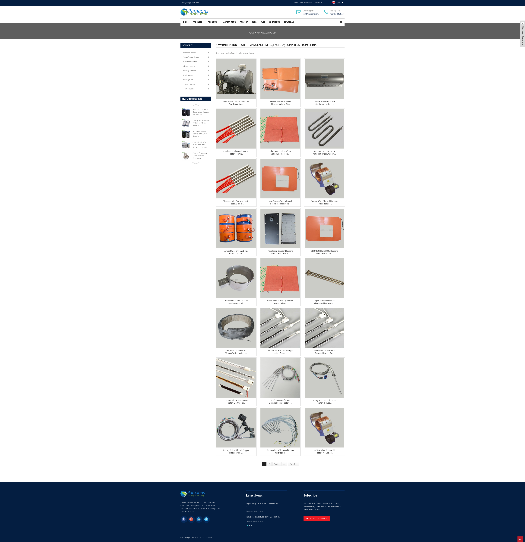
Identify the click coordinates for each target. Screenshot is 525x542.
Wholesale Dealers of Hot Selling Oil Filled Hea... (280, 152)
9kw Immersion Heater (266, 33)
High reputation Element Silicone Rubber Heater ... (324, 302)
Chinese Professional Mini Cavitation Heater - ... (324, 102)
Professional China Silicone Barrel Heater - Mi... (236, 302)
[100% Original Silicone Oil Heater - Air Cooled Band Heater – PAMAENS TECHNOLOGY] (324, 427)
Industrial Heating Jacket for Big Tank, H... (263, 516)
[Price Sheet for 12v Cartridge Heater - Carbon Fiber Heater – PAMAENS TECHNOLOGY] (280, 328)
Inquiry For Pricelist (318, 518)
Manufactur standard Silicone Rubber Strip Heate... (280, 252)
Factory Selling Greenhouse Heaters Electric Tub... (236, 401)
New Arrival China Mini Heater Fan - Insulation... (236, 102)
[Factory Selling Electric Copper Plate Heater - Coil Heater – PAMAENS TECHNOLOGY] (236, 427)
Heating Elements (189, 70)
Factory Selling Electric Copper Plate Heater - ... (236, 451)
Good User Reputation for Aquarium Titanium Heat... (324, 152)
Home (186, 22)
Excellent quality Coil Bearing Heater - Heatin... (236, 152)
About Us (212, 22)
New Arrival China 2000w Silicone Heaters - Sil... (280, 102)
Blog (254, 22)
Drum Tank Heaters (190, 61)
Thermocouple (188, 89)
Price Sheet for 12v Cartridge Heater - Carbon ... (280, 351)
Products (197, 22)
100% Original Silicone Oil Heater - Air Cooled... (324, 451)
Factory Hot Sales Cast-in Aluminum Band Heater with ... (201, 123)
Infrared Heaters (189, 84)
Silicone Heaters (189, 66)
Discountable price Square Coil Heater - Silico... (280, 302)
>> (284, 464)
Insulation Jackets (189, 52)
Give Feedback (306, 2)
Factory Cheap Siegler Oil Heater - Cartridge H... (280, 451)
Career (295, 2)
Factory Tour (229, 22)
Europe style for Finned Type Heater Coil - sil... (236, 252)
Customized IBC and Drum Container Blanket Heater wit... (200, 144)
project (244, 22)
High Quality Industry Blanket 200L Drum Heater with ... (200, 133)
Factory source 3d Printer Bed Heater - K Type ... (324, 401)
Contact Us (318, 2)
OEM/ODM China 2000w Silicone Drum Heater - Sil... (324, 252)
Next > (276, 464)
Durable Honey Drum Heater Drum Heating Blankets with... (200, 112)
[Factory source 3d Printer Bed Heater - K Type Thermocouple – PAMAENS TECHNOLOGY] (324, 378)
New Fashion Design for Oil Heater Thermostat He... (280, 202)
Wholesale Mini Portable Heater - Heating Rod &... (236, 202)
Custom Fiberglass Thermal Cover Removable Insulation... (199, 155)
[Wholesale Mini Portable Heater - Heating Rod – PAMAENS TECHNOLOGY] (236, 178)
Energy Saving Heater (191, 57)
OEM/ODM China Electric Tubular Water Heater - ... (236, 351)
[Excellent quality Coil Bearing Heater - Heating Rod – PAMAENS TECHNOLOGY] (236, 129)
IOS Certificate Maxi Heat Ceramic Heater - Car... (324, 351)
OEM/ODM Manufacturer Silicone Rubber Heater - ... (280, 401)
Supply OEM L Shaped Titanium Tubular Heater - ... (324, 202)
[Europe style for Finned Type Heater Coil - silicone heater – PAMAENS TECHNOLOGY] (236, 228)
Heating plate (188, 80)
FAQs (263, 22)
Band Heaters (188, 75)
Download (289, 22)
